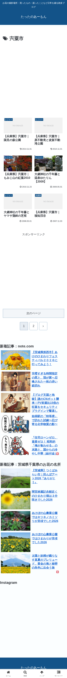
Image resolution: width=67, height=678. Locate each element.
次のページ (33, 313)
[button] (60, 518)
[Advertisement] (33, 77)
